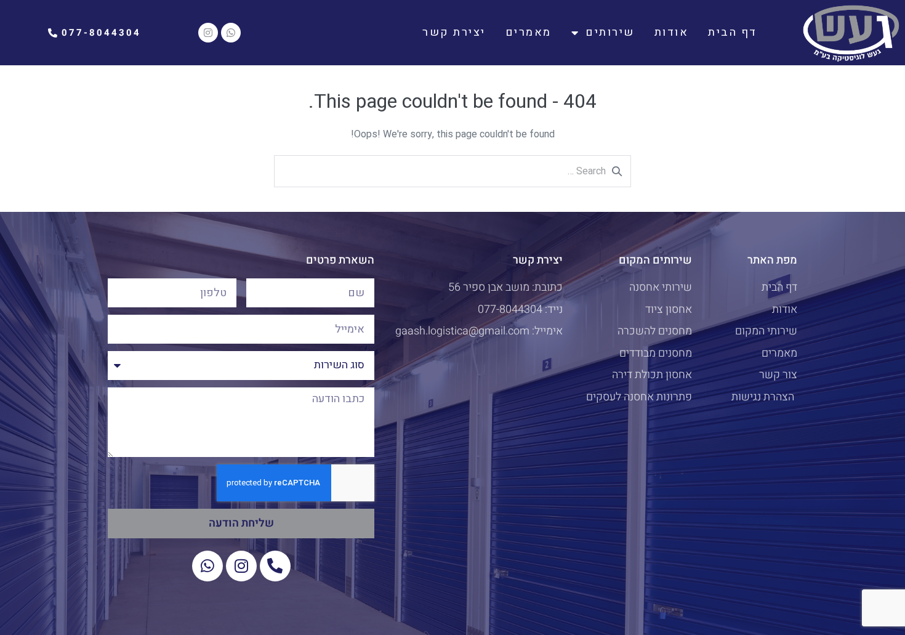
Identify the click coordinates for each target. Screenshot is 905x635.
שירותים (610, 32)
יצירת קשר (454, 32)
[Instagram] (208, 32)
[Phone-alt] (275, 566)
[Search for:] (452, 171)
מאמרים (528, 32)
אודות (671, 32)
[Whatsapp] (231, 32)
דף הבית (732, 32)
